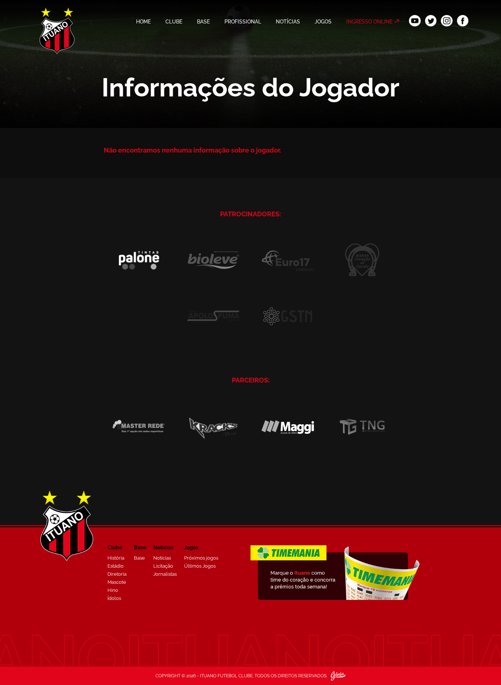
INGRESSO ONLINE (369, 22)
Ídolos (114, 598)
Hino (112, 590)
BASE (203, 22)
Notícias (162, 558)
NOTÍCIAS (288, 22)
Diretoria (117, 574)
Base (139, 558)
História (115, 558)
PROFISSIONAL (242, 22)
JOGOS (323, 22)
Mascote (116, 582)
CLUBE (173, 22)
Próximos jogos (201, 558)
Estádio (115, 566)
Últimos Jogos (200, 566)
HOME (143, 22)
